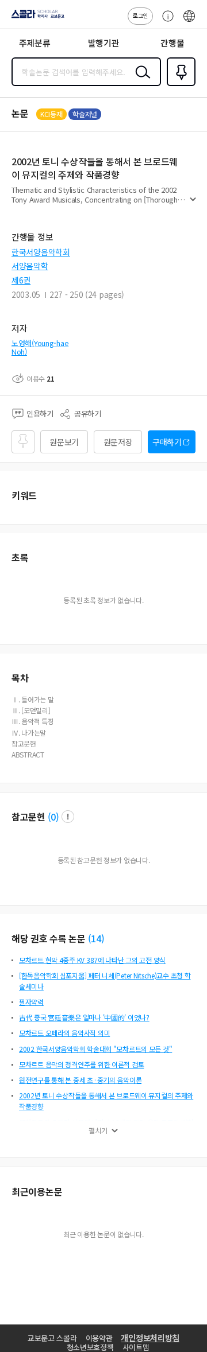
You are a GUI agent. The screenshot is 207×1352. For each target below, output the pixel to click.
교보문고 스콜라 (52, 1337)
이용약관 (99, 1337)
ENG (189, 21)
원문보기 (64, 442)
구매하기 (167, 442)
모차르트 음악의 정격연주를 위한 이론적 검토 (81, 1064)
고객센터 (165, 21)
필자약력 (31, 1002)
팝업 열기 (68, 816)
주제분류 (35, 43)
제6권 (21, 280)
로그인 (140, 15)
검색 (140, 80)
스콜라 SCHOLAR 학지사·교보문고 (36, 17)
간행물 (172, 43)
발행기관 (104, 43)
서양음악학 (30, 265)
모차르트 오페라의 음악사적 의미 (64, 1033)
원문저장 (118, 442)
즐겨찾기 (179, 85)
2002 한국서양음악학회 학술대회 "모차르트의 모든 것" (95, 1049)
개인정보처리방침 (150, 1337)
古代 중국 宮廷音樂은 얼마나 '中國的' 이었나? (84, 1017)
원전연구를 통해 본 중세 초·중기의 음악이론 (80, 1080)
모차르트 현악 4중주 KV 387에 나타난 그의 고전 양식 (92, 960)
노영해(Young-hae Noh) (40, 347)
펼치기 (193, 204)
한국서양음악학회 (41, 252)
